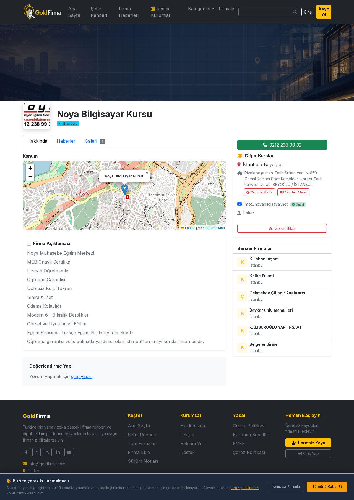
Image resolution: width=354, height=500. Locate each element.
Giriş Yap (311, 453)
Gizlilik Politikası (249, 426)
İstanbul (252, 164)
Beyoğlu (272, 164)
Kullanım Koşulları (251, 434)
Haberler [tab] (66, 141)
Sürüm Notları (143, 461)
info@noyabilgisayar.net (266, 204)
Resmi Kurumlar (161, 12)
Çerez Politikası (249, 452)
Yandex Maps (296, 192)
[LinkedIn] (58, 452)
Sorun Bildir (285, 228)
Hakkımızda (192, 426)
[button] (124, 189)
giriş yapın (81, 376)
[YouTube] (69, 452)
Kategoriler (199, 8)
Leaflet (189, 227)
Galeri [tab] (94, 141)
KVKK (239, 443)
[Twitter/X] (47, 452)
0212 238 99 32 (285, 145)
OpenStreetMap (213, 227)
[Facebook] (26, 452)
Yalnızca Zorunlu (286, 487)
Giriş (308, 12)
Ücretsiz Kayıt (311, 442)
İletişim (187, 434)
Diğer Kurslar (259, 155)
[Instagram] (36, 452)
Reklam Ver (192, 443)
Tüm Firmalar (142, 443)
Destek (187, 452)
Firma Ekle (139, 452)
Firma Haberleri (129, 12)
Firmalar (227, 8)
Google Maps (262, 192)
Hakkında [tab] (37, 141)
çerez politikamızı (244, 488)
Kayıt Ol (324, 12)
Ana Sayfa (74, 12)
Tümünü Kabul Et (327, 487)
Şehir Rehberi (99, 12)
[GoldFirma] (42, 12)
